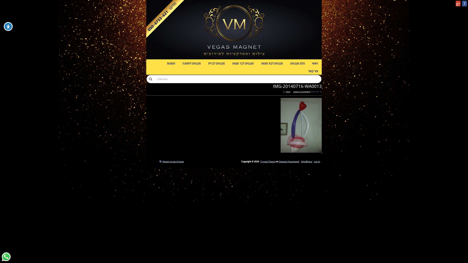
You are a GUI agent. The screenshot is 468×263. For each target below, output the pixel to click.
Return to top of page (173, 161)
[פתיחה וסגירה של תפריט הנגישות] (8, 26)
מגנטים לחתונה (191, 63)
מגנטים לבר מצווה (243, 63)
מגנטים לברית (216, 63)
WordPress (306, 161)
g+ (458, 3)
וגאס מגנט (234, 29)
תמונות (171, 63)
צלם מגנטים (297, 63)
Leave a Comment (301, 91)
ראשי (315, 63)
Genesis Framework (289, 161)
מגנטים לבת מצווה (272, 63)
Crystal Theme (267, 161)
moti (288, 91)
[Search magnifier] (150, 79)
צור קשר (313, 71)
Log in (317, 161)
